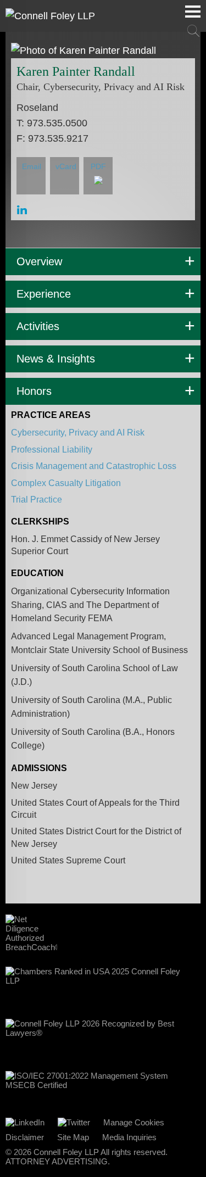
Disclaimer (24, 1137)
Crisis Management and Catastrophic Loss (93, 466)
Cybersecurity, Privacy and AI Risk (77, 432)
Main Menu (193, 11)
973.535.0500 (57, 123)
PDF (98, 166)
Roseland (37, 107)
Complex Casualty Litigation (66, 483)
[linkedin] (21, 210)
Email (31, 166)
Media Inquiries (129, 1137)
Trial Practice (36, 499)
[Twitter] (74, 1122)
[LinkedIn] (24, 1122)
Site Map (73, 1137)
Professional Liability (51, 449)
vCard (65, 166)
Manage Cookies (133, 1122)
